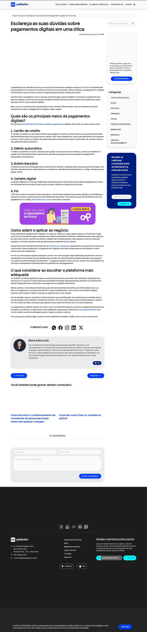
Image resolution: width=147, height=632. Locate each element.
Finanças (20, 16)
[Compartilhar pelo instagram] (67, 328)
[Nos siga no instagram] (67, 527)
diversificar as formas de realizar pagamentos (43, 124)
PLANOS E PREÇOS (99, 4)
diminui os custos (44, 199)
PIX (23, 102)
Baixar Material (121, 78)
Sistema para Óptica (73, 540)
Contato (67, 553)
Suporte (67, 557)
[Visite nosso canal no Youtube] (74, 527)
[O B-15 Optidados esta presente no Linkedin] (80, 527)
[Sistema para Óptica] (19, 4)
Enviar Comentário (90, 476)
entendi (125, 627)
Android (68, 566)
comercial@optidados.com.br (24, 558)
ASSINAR (124, 204)
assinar (130, 558)
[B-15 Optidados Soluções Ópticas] (19, 540)
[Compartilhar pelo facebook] (60, 328)
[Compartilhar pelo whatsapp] (54, 328)
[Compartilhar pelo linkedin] (73, 328)
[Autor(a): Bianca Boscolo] (20, 345)
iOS (83, 566)
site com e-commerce (59, 246)
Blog (14, 16)
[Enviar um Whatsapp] (86, 527)
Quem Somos (70, 550)
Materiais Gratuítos (72, 546)
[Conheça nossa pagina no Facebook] (61, 527)
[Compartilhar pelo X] (81, 328)
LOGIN (128, 4)
